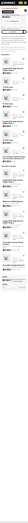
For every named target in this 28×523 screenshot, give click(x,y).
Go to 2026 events (8, 12)
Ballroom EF (16, 153)
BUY (21, 2)
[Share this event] (25, 32)
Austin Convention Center (10, 28)
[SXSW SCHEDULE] (8, 3)
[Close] (25, 10)
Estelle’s (16, 83)
